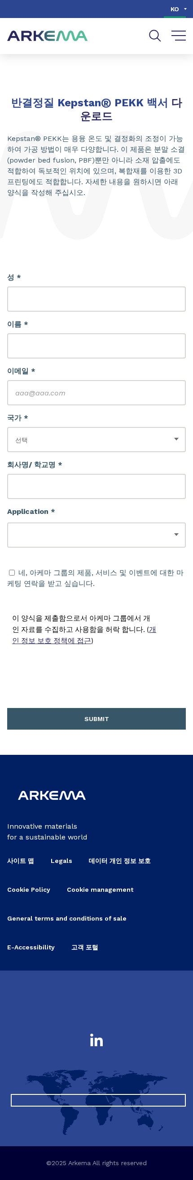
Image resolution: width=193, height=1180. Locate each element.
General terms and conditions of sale (67, 918)
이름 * (17, 324)
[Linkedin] (96, 1041)
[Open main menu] (179, 36)
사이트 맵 (20, 860)
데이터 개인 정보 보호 (120, 860)
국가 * (17, 417)
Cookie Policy (28, 889)
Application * (31, 511)
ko (175, 9)
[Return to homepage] (47, 36)
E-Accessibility (31, 947)
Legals (61, 860)
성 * (14, 277)
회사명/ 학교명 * (34, 464)
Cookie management (100, 889)
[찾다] (155, 35)
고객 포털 (84, 947)
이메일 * (21, 371)
